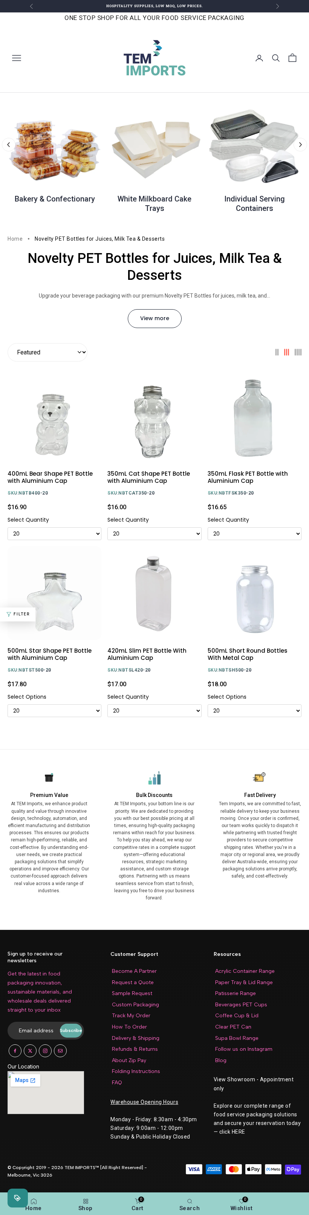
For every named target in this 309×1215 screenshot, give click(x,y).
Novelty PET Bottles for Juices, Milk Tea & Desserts (100, 239)
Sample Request (132, 993)
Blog (220, 1060)
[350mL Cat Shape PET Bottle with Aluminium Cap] (154, 416)
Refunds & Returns (135, 1049)
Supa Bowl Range (237, 1038)
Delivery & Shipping (135, 1038)
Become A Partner (134, 971)
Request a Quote (133, 982)
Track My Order (131, 1015)
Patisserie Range (235, 993)
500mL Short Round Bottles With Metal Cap (248, 654)
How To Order (129, 1027)
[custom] (15, 1050)
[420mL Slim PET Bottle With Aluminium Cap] (154, 593)
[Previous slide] (8, 144)
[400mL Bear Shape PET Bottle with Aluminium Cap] (54, 416)
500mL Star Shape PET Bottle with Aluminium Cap (50, 654)
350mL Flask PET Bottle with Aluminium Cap (248, 477)
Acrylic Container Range (245, 971)
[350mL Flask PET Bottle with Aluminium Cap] (254, 416)
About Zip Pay (129, 1060)
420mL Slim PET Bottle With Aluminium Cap (147, 654)
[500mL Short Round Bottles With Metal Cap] (254, 593)
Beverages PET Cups (241, 1004)
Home (15, 239)
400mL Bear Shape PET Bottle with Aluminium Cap (50, 477)
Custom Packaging (135, 1004)
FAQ (117, 1082)
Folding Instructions (136, 1071)
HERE (238, 1132)
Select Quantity (28, 520)
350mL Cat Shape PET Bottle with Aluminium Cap (148, 477)
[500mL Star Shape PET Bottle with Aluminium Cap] (54, 593)
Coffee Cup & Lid (237, 1015)
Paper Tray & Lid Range (244, 982)
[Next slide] (300, 144)
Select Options (27, 697)
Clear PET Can (233, 1027)
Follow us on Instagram (243, 1049)
